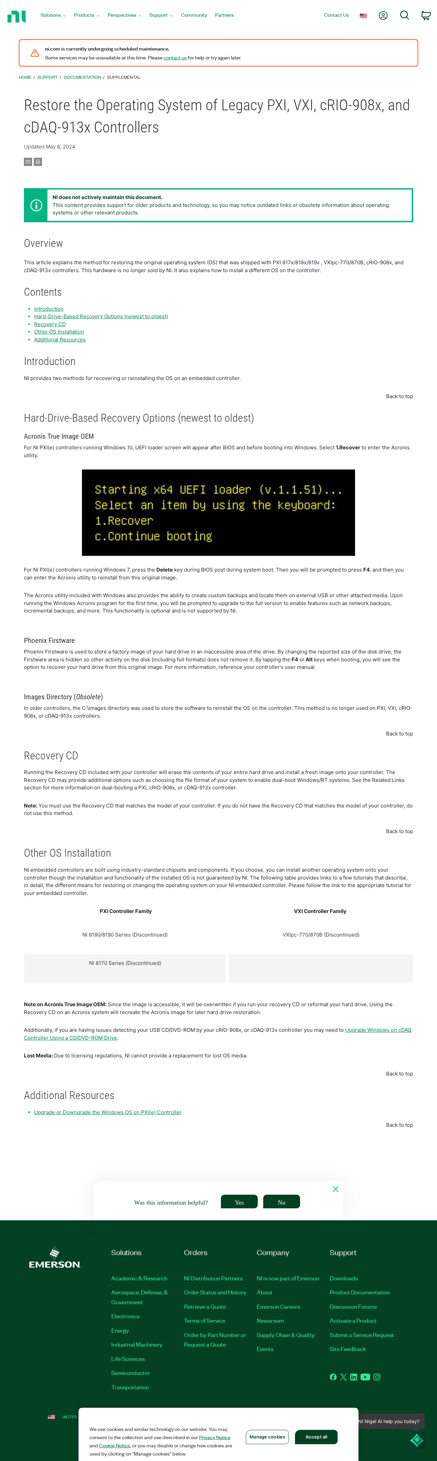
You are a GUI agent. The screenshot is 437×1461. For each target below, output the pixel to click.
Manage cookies (267, 1436)
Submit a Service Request (362, 1334)
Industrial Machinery (137, 1344)
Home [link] (25, 77)
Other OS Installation (59, 331)
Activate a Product (353, 1320)
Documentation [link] (82, 77)
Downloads (344, 1278)
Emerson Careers (278, 1306)
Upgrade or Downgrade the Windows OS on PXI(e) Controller (108, 1112)
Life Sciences (128, 1358)
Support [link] (48, 77)
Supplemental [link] (124, 77)
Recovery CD (50, 324)
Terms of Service (204, 1320)
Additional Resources (60, 339)
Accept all (316, 1436)
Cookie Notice (114, 1445)
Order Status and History (215, 1292)
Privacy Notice (214, 1437)
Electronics (125, 1316)
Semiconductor (130, 1372)
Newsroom (270, 1320)
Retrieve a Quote (205, 1306)
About (264, 1292)
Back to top (399, 396)
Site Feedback (348, 1348)
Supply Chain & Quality (286, 1334)
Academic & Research (139, 1278)
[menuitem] (53, 16)
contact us (175, 57)
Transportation (130, 1387)
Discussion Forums (353, 1306)
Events (265, 1348)
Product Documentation (360, 1292)
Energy (120, 1330)
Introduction (49, 309)
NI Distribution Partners (213, 1278)
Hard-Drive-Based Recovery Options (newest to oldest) (101, 316)
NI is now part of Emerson (288, 1278)
